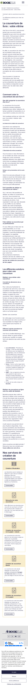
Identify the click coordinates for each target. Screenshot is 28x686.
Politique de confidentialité (14, 684)
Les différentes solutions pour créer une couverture (13, 18)
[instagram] (19, 636)
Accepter (14, 672)
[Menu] (23, 2)
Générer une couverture (10, 314)
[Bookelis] (7, 1)
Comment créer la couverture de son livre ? (13, 14)
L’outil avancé (7, 424)
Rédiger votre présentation (10, 170)
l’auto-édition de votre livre (11, 448)
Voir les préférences (14, 680)
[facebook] (9, 636)
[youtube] (15, 636)
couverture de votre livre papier (14, 600)
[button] (25, 648)
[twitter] (12, 636)
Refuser (14, 676)
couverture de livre (19, 40)
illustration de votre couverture (13, 150)
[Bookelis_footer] (14, 630)
